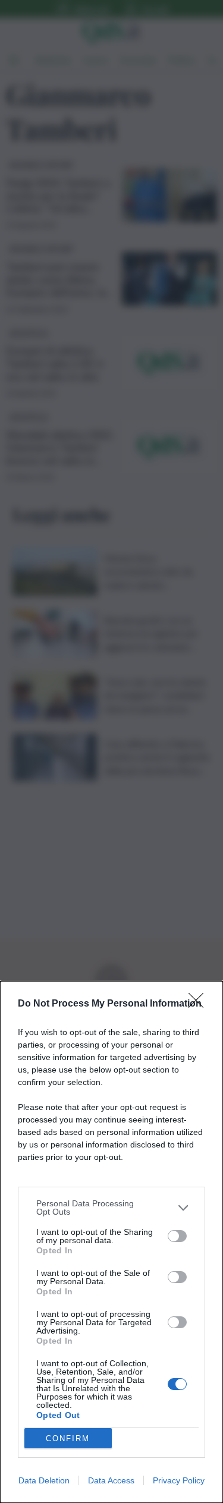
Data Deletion (44, 1480)
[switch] (177, 1236)
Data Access (111, 1480)
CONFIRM (68, 1438)
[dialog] (111, 1242)
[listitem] (111, 1207)
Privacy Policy (179, 1480)
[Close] (200, 1004)
